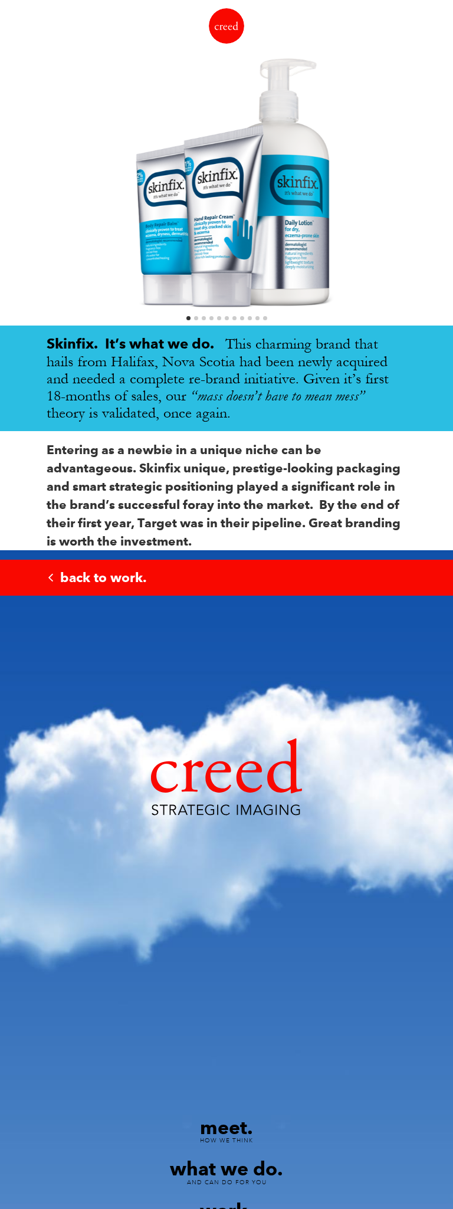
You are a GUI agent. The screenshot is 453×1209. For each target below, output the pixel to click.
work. (103, 577)
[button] (19, 174)
